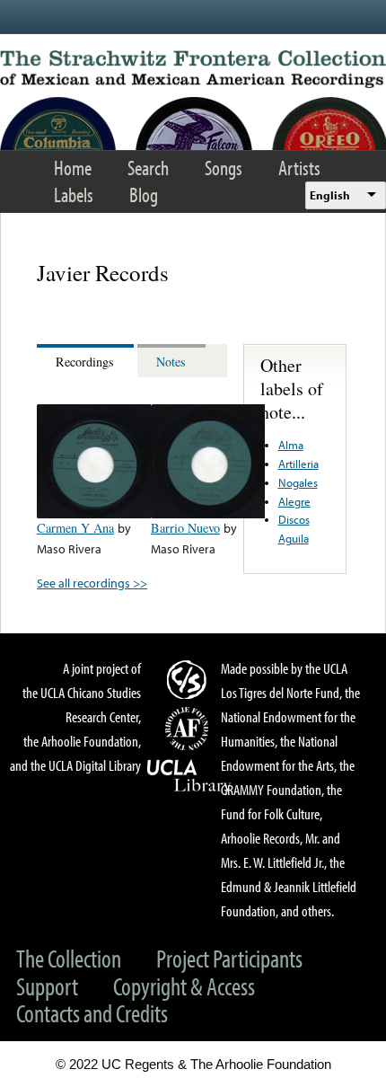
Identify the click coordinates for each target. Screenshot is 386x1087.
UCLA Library (189, 776)
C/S (189, 679)
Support (47, 986)
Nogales (298, 482)
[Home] (193, 69)
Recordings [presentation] (85, 361)
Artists (299, 168)
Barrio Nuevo (185, 527)
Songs (223, 168)
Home (73, 168)
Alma (290, 444)
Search (148, 168)
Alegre (294, 501)
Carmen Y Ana (75, 527)
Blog (143, 194)
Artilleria (298, 463)
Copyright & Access (184, 986)
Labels (73, 194)
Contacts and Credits (92, 1013)
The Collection (68, 958)
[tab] (87, 360)
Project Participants (229, 958)
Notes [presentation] (171, 361)
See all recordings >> (92, 582)
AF (189, 729)
